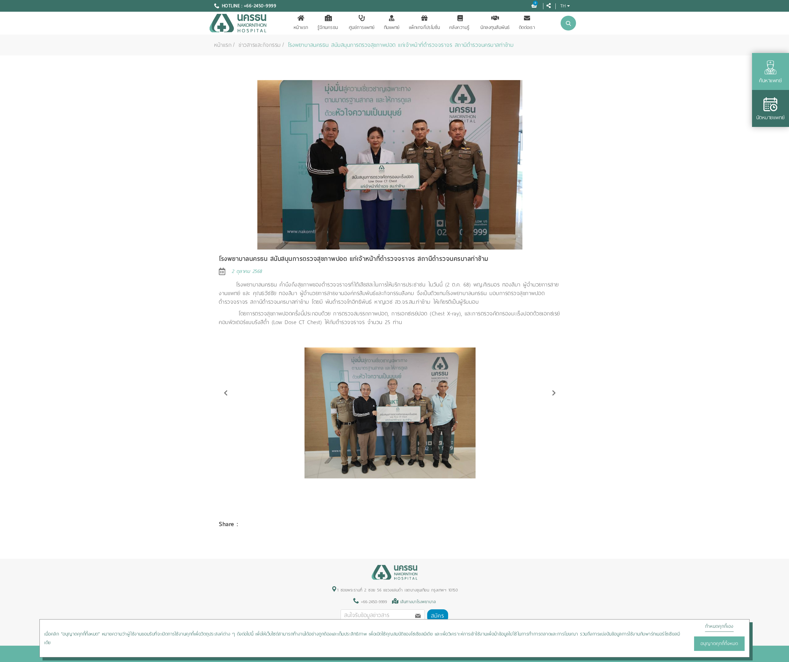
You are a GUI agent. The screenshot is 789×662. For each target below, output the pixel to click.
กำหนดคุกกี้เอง (719, 626)
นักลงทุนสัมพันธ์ (495, 27)
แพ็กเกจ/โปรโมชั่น (424, 27)
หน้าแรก (301, 27)
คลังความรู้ (459, 27)
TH (563, 6)
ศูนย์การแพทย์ (362, 27)
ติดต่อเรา (527, 27)
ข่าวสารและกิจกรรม (260, 45)
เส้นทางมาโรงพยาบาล (418, 601)
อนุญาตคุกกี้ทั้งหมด (719, 644)
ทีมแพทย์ (392, 27)
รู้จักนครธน (327, 27)
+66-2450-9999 (373, 601)
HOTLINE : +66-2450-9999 (249, 6)
